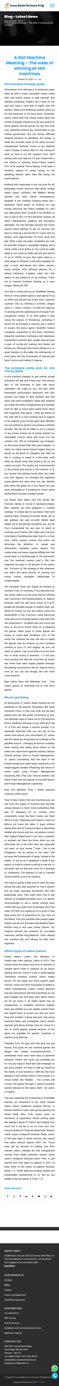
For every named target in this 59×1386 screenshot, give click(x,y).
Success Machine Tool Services (27, 1377)
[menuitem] (51, 5)
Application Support (13, 1333)
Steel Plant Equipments (14, 1300)
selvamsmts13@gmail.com (16, 1363)
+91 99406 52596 (12, 1356)
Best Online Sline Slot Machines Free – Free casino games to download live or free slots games (29, 685)
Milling (7, 1285)
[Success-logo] (24, 5)
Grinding (8, 1280)
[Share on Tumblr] (33, 1196)
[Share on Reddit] (45, 1196)
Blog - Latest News (21, 16)
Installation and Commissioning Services (22, 1328)
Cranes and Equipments (15, 1295)
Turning (7, 1290)
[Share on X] (14, 1196)
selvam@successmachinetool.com (20, 1360)
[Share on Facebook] (8, 1196)
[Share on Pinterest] (20, 1196)
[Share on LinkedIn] (26, 1196)
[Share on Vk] (39, 1196)
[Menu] (51, 5)
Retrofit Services (11, 1323)
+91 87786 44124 (29, 1356)
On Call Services (11, 1313)
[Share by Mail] (51, 1196)
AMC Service (10, 1318)
